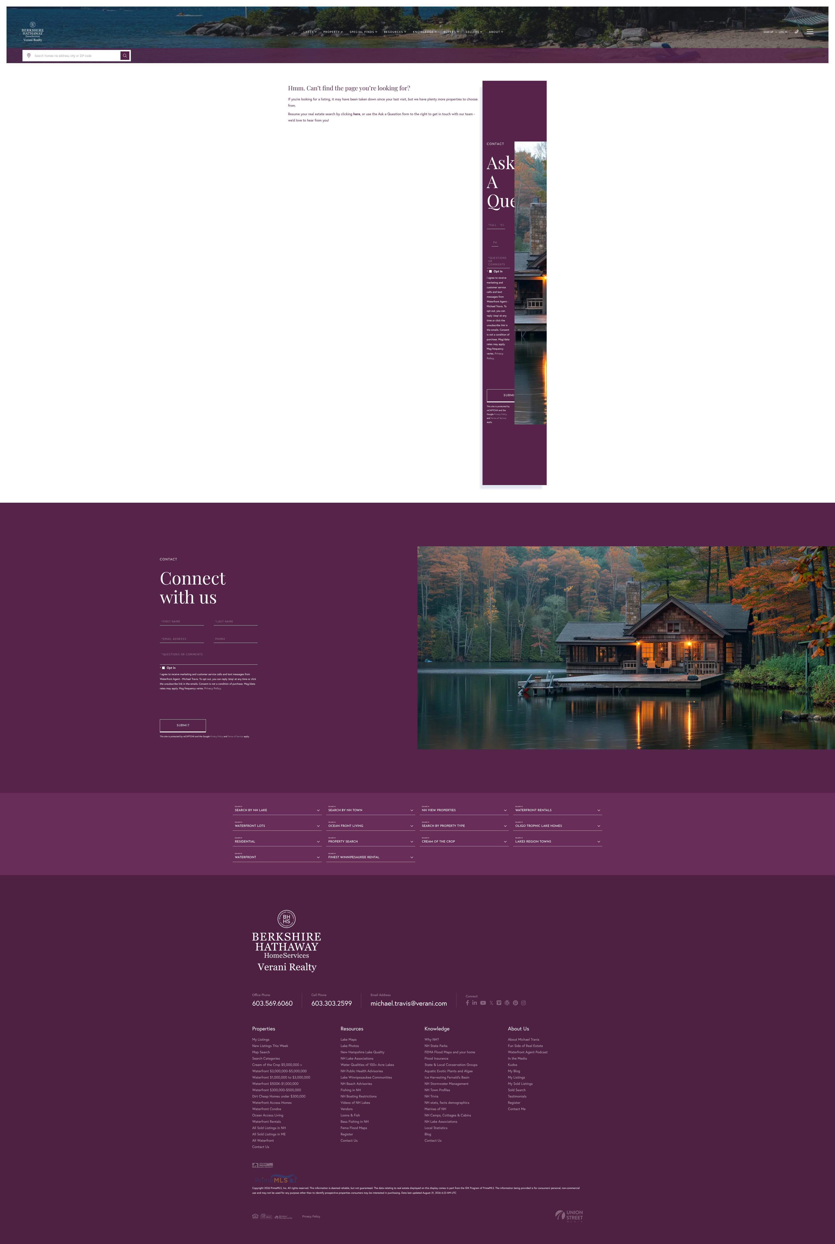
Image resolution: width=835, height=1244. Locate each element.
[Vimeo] (499, 1003)
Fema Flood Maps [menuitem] (354, 1128)
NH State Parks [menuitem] (436, 1045)
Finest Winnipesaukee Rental (353, 857)
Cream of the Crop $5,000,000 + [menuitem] (277, 1064)
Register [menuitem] (347, 1134)
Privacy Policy (500, 414)
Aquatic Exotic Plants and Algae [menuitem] (448, 1071)
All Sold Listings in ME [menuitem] (269, 1134)
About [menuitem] (494, 32)
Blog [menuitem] (427, 1134)
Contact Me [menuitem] (517, 1109)
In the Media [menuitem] (517, 1058)
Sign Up (768, 32)
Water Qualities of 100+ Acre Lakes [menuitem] (367, 1064)
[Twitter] (491, 1003)
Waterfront (245, 857)
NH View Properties (439, 810)
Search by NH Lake (251, 810)
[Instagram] (523, 1003)
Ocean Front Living (345, 826)
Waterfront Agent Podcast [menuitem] (528, 1052)
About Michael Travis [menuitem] (523, 1039)
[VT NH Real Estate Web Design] (569, 1216)
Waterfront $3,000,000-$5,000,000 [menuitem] (279, 1071)
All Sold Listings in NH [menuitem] (269, 1128)
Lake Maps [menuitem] (349, 1039)
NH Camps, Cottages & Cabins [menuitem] (447, 1115)
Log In (783, 32)
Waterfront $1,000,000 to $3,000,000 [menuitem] (281, 1077)
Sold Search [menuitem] (517, 1090)
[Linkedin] (474, 1003)
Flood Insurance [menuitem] (436, 1058)
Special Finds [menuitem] (362, 32)
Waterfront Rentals (533, 810)
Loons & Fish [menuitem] (350, 1115)
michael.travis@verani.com (409, 1003)
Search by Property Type (443, 826)
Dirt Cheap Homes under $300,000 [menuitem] (279, 1096)
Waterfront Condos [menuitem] (266, 1109)
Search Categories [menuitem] (266, 1058)
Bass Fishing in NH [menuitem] (355, 1121)
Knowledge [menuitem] (423, 32)
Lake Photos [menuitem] (350, 1045)
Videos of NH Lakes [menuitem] (355, 1102)
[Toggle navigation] (810, 31)
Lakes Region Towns (533, 841)
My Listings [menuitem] (260, 1039)
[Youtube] (483, 1003)
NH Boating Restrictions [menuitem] (359, 1096)
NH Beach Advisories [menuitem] (356, 1083)
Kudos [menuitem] (512, 1064)
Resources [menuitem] (393, 32)
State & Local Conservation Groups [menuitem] (450, 1064)
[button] (124, 55)
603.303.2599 (331, 1003)
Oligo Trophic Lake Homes (538, 826)
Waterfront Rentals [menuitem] (266, 1121)
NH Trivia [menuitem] (431, 1096)
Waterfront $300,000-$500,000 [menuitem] (276, 1090)
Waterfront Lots (250, 826)
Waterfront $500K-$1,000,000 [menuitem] (275, 1083)
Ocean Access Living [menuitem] (267, 1115)
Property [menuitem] (332, 32)
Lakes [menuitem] (309, 32)
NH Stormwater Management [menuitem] (446, 1083)
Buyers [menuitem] (450, 32)
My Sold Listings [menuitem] (520, 1083)
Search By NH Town (345, 810)
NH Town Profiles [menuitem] (437, 1090)
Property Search (343, 841)
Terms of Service (498, 418)
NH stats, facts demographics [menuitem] (446, 1102)
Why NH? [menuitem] (431, 1039)
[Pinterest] (515, 1003)
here (356, 114)
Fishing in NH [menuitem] (351, 1090)
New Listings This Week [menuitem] (270, 1045)
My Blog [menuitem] (514, 1071)
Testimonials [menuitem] (517, 1096)
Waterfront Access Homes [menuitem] (272, 1102)
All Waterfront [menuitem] (263, 1140)
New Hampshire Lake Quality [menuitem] (362, 1052)
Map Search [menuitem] (261, 1052)
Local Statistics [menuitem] (436, 1128)
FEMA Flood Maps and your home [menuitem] (449, 1052)
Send (510, 395)
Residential (245, 841)
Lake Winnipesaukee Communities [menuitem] (366, 1077)
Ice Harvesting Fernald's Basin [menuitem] (446, 1077)
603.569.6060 (272, 1003)
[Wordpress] (507, 1003)
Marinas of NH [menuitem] (435, 1109)
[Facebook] (467, 1003)
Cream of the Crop (438, 841)
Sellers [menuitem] (472, 32)
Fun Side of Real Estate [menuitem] (525, 1045)
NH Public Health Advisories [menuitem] (362, 1071)
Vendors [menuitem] (347, 1109)
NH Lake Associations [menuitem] (357, 1058)
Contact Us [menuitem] (260, 1147)
